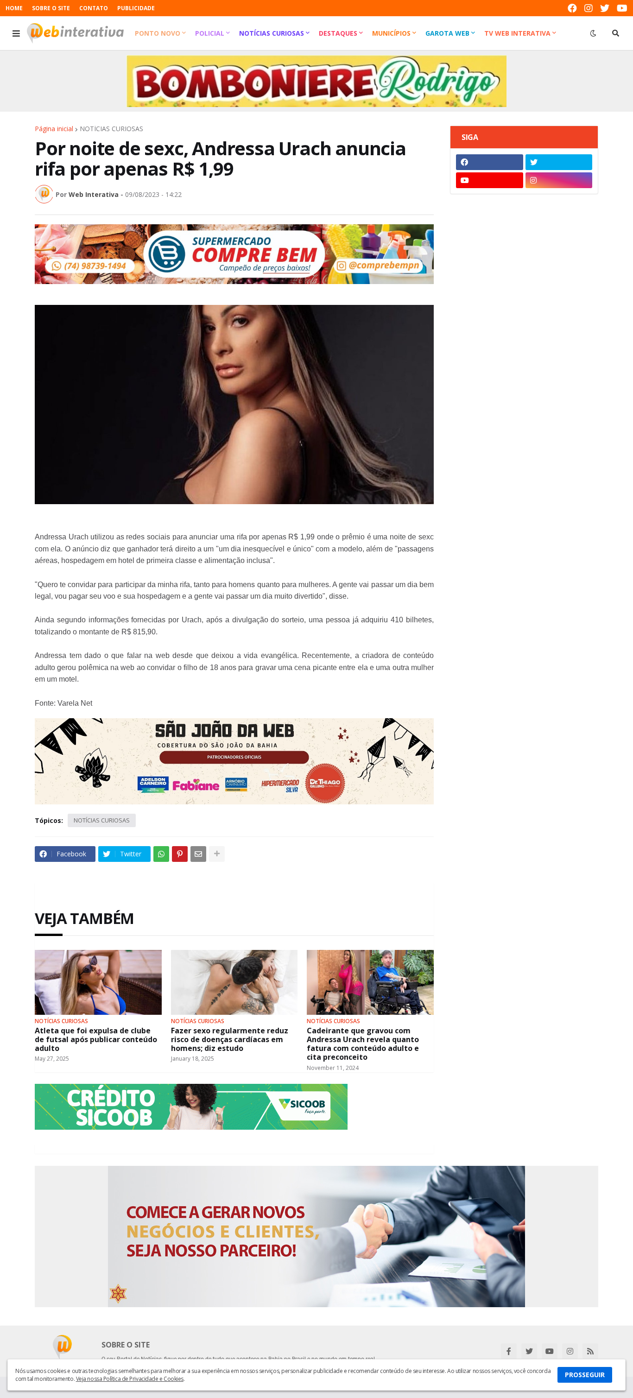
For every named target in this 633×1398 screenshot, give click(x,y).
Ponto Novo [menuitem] (157, 33)
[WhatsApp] (161, 854)
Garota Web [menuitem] (447, 33)
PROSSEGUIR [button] (585, 1374)
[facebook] (572, 8)
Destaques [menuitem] (338, 33)
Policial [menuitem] (209, 33)
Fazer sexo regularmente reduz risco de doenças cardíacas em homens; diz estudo (229, 1039)
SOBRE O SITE (51, 8)
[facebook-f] (509, 1351)
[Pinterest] (180, 854)
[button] (16, 33)
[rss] (590, 1351)
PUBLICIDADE (136, 8)
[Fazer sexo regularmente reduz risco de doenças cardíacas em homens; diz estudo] (234, 982)
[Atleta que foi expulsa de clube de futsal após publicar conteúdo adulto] (98, 982)
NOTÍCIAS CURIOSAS (111, 129)
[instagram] (588, 8)
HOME (14, 8)
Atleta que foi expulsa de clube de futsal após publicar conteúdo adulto (96, 1039)
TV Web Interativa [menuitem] (517, 33)
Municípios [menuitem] (391, 33)
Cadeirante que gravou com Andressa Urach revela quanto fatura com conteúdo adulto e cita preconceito (363, 1044)
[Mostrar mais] (217, 854)
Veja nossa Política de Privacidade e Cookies (130, 1379)
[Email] (198, 854)
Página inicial (54, 129)
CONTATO (93, 8)
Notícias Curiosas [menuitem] (271, 33)
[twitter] (604, 8)
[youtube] (622, 8)
